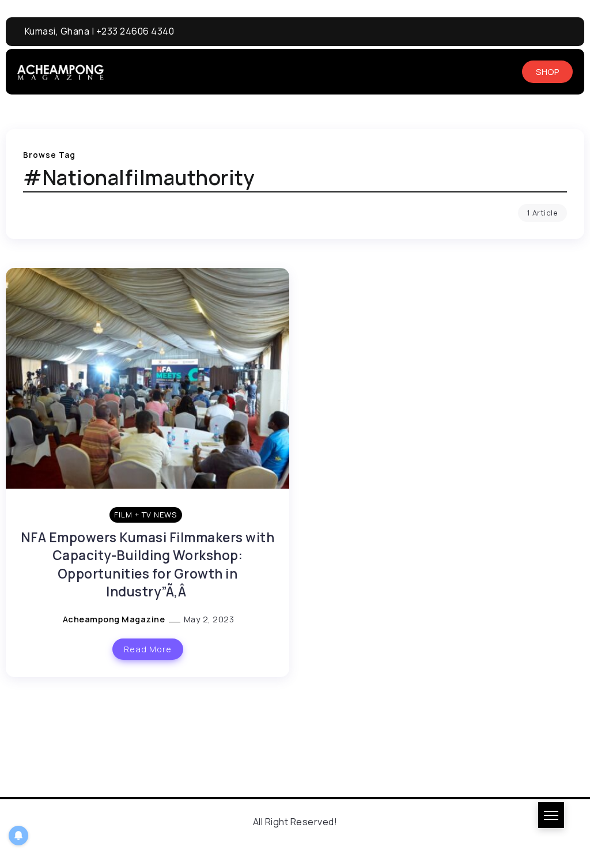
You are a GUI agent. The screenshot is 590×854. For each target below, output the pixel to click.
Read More (148, 649)
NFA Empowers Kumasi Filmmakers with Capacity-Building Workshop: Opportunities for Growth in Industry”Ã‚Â (148, 564)
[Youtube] (529, 31)
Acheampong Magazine (115, 619)
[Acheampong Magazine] (60, 71)
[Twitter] (571, 31)
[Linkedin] (550, 31)
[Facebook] (508, 31)
